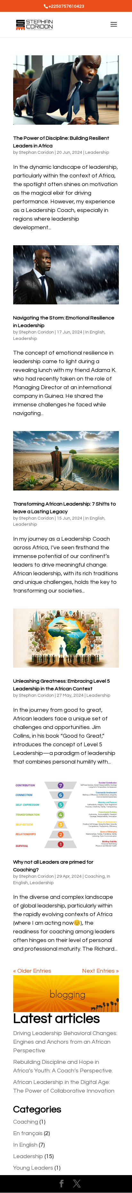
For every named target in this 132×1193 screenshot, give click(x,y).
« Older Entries (32, 971)
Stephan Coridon (36, 152)
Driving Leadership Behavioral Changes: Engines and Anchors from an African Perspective (65, 1042)
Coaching (95, 876)
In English (94, 332)
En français (28, 1133)
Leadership (97, 152)
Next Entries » (100, 971)
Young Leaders (33, 1168)
